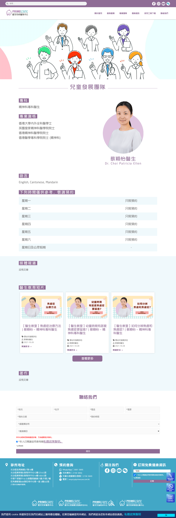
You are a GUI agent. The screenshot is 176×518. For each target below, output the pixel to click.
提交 (88, 451)
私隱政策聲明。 (53, 441)
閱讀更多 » (27, 346)
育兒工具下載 (150, 13)
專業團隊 (123, 13)
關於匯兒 (98, 13)
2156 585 (77, 473)
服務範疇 (111, 13)
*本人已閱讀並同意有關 (40, 441)
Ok (166, 515)
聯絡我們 (164, 13)
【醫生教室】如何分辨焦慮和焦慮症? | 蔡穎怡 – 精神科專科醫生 (132, 329)
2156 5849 (87, 476)
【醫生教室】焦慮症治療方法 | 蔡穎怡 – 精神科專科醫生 (41, 327)
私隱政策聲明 (132, 514)
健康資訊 (135, 13)
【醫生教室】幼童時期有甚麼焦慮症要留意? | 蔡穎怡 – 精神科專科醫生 (87, 329)
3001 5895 (78, 470)
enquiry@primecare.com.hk (79, 479)
